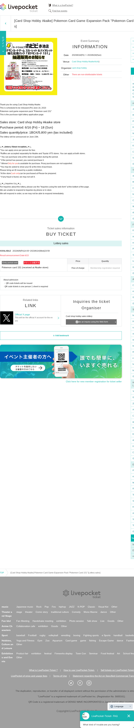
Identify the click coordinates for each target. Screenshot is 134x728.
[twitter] (72, 683)
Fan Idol (6, 621)
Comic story (42, 612)
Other (114, 606)
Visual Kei (103, 606)
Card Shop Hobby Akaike (83, 61)
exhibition (61, 621)
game (83, 640)
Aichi (96, 61)
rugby (42, 635)
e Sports (106, 635)
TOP (2, 573)
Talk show (92, 621)
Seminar (93, 653)
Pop (47, 606)
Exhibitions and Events (7, 657)
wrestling (65, 635)
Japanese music (24, 606)
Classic (91, 606)
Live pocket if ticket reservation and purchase (19, 7)
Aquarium (57, 640)
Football (32, 635)
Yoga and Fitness (25, 640)
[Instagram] (90, 683)
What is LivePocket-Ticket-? (43, 670)
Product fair (22, 653)
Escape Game (106, 640)
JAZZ (72, 606)
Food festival (107, 653)
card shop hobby (79, 68)
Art (118, 653)
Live (102, 621)
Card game (71, 640)
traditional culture (60, 612)
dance (103, 612)
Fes (54, 606)
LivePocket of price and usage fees (29, 676)
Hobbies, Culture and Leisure (7, 644)
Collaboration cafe (25, 626)
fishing (92, 640)
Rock (39, 606)
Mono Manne (90, 612)
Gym (39, 640)
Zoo (47, 640)
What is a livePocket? (62, 5)
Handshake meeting (43, 621)
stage (19, 612)
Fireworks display (64, 653)
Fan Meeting (22, 621)
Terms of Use (60, 676)
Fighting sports (91, 635)
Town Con (81, 653)
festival (47, 653)
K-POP (81, 606)
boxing (76, 635)
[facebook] (81, 683)
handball (118, 635)
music (5, 606)
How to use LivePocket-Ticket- (79, 670)
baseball (20, 635)
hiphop (62, 606)
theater (29, 612)
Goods (111, 621)
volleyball (53, 635)
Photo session (76, 621)
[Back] (5, 23)
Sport (5, 635)
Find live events (59, 11)
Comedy (76, 612)
